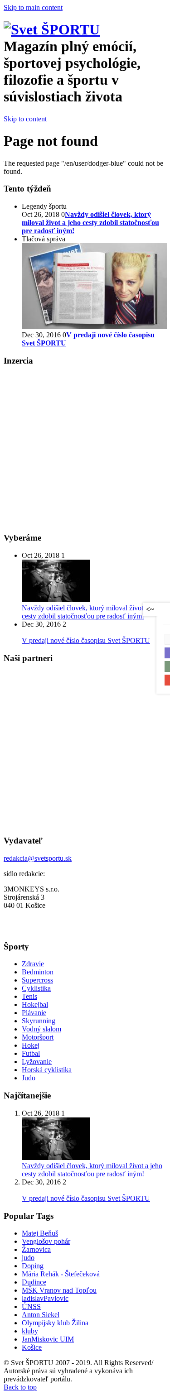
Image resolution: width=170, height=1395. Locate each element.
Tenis (29, 996)
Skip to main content (33, 7)
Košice (32, 1347)
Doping (33, 1266)
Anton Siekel (40, 1314)
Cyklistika (36, 988)
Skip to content (25, 119)
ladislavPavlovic (45, 1298)
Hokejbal (35, 1004)
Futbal (31, 1053)
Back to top (20, 1387)
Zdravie (33, 964)
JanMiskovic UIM (48, 1339)
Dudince (34, 1282)
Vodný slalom (41, 1029)
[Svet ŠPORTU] (52, 29)
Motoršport (37, 1037)
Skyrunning (38, 1021)
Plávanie (34, 1012)
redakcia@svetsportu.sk (38, 858)
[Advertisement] (80, 437)
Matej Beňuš (40, 1233)
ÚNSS (31, 1306)
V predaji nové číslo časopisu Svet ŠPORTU (86, 640)
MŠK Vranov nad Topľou (59, 1290)
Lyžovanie (37, 1061)
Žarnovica (36, 1249)
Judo (28, 1078)
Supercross (37, 980)
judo (28, 1257)
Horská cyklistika (47, 1070)
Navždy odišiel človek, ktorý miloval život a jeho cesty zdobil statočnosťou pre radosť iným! (92, 612)
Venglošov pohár (46, 1241)
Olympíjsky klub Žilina (55, 1323)
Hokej (30, 1045)
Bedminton (37, 972)
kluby (30, 1331)
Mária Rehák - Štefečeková (61, 1274)
